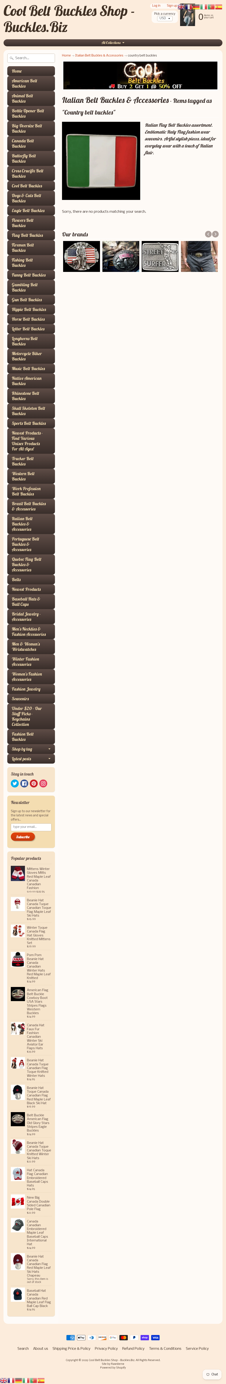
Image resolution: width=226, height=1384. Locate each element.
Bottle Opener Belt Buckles (28, 113)
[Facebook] (24, 783)
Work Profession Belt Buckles (26, 491)
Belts (16, 579)
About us (40, 1349)
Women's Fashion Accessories (27, 676)
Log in (156, 6)
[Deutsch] (19, 1380)
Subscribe (23, 837)
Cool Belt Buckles (27, 185)
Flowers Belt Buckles (23, 222)
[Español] (41, 1380)
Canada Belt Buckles (23, 143)
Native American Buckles (26, 380)
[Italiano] (26, 1380)
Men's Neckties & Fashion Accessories (29, 631)
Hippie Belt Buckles (29, 309)
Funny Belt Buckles (28, 275)
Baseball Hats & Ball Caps (26, 601)
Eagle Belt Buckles (28, 210)
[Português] (34, 1380)
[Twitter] (15, 783)
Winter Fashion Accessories (25, 661)
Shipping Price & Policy (71, 1349)
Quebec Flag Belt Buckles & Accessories (26, 564)
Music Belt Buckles (28, 368)
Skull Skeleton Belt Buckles (28, 410)
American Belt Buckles (24, 83)
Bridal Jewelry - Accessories (26, 616)
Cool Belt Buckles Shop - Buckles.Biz (69, 19)
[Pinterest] (34, 783)
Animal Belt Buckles (22, 98)
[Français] (11, 1380)
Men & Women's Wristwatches (26, 646)
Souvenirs (20, 698)
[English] (4, 1380)
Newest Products (26, 589)
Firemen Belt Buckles (23, 247)
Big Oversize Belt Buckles (27, 128)
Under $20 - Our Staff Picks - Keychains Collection (27, 716)
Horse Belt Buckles (28, 319)
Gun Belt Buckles (27, 299)
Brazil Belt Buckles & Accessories (29, 506)
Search (23, 1349)
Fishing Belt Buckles (22, 262)
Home (17, 71)
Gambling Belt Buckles (25, 287)
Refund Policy (133, 1349)
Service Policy (197, 1349)
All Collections (111, 43)
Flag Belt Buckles (27, 235)
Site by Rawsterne (113, 1364)
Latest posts (21, 758)
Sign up (172, 6)
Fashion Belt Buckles (23, 736)
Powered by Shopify (113, 1368)
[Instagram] (43, 783)
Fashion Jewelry (26, 689)
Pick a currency (164, 14)
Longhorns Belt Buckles (25, 341)
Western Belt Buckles (23, 476)
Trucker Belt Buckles (23, 461)
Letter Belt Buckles (28, 328)
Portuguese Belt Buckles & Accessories (25, 544)
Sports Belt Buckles (29, 423)
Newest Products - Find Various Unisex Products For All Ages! (27, 441)
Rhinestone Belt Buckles (25, 395)
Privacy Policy (106, 1349)
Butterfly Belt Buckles (24, 158)
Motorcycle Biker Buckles (27, 356)
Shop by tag (22, 749)
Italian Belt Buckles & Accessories (22, 524)
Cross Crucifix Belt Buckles (27, 173)
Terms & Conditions (165, 1349)
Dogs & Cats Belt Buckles (26, 198)
